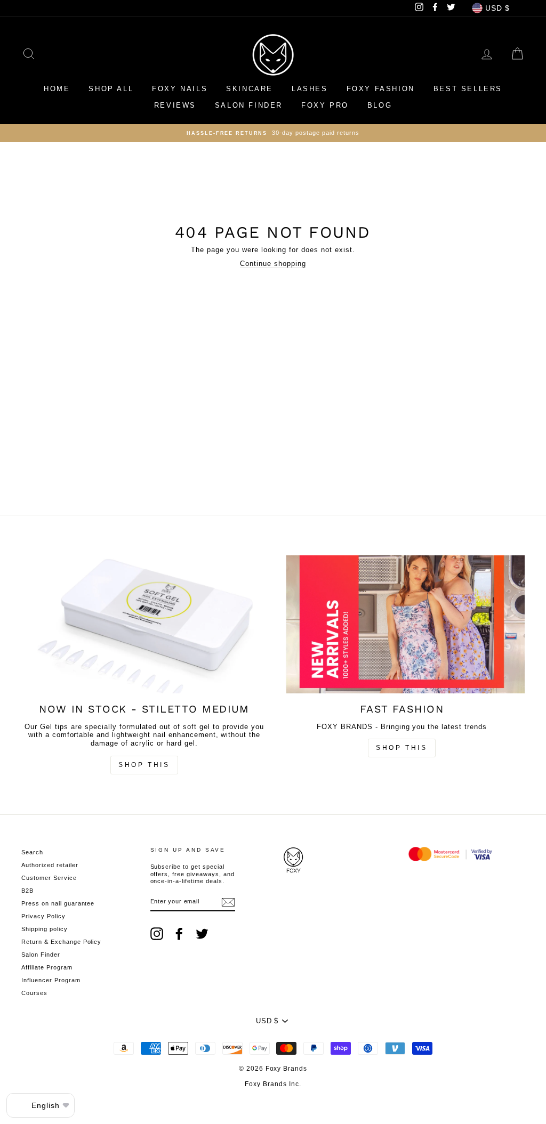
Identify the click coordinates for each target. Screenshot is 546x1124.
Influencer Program (51, 980)
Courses (34, 993)
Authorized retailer (49, 865)
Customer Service (49, 878)
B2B (27, 890)
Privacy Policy (43, 916)
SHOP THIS (401, 747)
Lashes (310, 89)
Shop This (144, 765)
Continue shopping (273, 264)
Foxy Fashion (381, 89)
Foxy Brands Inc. (273, 1084)
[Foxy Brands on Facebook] (179, 933)
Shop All (111, 89)
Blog (379, 105)
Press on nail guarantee (57, 903)
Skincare (249, 89)
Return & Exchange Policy (61, 942)
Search (32, 852)
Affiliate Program (47, 967)
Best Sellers (467, 89)
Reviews (175, 105)
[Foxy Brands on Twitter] (202, 933)
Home (57, 89)
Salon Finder (249, 105)
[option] (273, 133)
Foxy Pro (325, 105)
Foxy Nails (179, 89)
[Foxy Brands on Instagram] (156, 933)
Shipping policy (44, 929)
